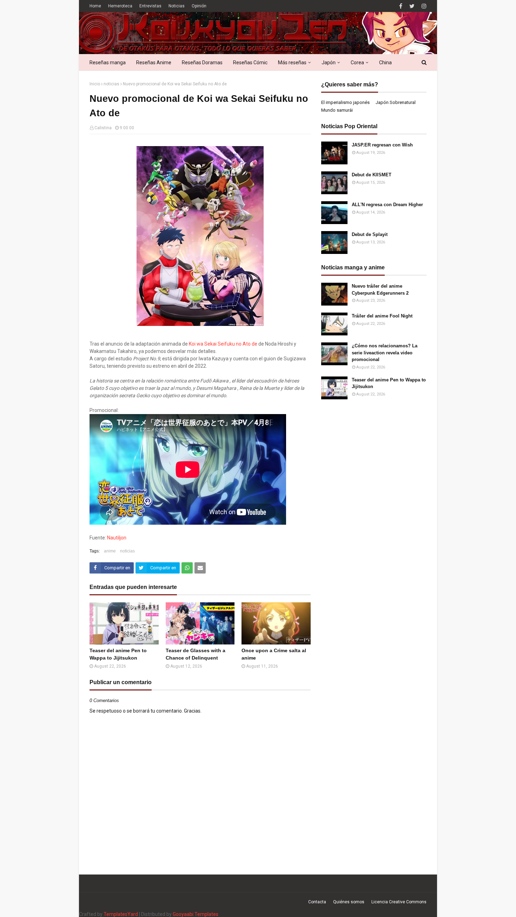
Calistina (103, 127)
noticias (111, 83)
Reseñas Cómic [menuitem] (250, 62)
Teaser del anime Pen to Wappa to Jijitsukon (118, 654)
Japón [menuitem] (329, 62)
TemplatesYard (121, 914)
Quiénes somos (348, 901)
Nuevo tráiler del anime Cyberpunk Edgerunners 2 (380, 289)
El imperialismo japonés (345, 102)
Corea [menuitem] (357, 62)
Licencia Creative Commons (398, 901)
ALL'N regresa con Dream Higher (387, 204)
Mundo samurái (337, 110)
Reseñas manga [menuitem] (108, 62)
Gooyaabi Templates (195, 914)
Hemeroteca (120, 6)
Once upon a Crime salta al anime (274, 654)
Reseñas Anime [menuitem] (153, 62)
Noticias (176, 6)
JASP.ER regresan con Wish (382, 145)
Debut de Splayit (370, 234)
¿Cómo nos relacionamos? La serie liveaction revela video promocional (384, 352)
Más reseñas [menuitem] (292, 62)
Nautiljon (116, 538)
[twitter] (412, 6)
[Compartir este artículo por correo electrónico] (200, 568)
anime (110, 551)
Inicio (95, 83)
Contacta (317, 901)
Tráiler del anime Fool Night (382, 316)
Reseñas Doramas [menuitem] (202, 62)
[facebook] (400, 6)
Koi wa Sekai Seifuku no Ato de (223, 344)
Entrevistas (150, 6)
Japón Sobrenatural (396, 102)
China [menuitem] (385, 62)
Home (95, 6)
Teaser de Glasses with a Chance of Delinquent (195, 654)
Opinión (199, 6)
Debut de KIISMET (371, 174)
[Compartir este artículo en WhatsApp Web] (187, 568)
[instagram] (423, 6)
